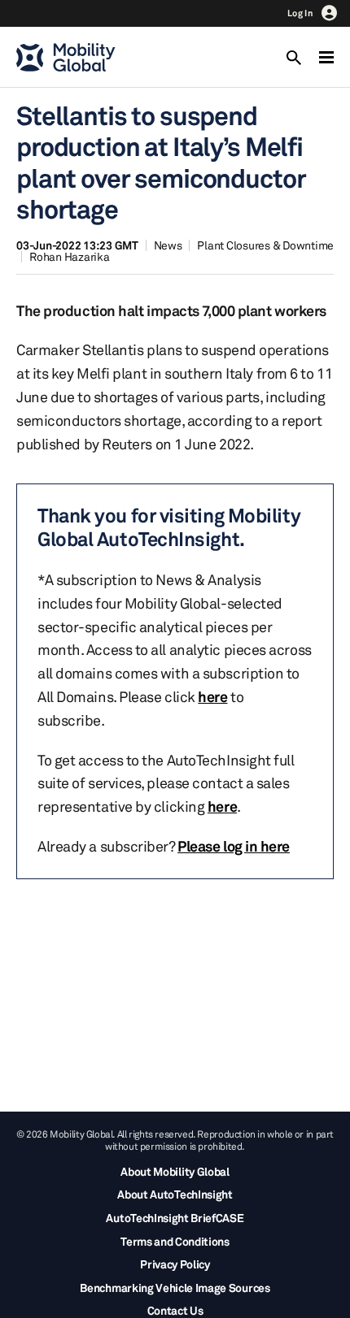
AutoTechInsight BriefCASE (174, 1218)
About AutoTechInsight (174, 1194)
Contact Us (175, 1310)
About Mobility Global (174, 1171)
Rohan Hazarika (69, 256)
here (212, 696)
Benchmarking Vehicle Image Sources (174, 1287)
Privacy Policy (175, 1264)
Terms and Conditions (175, 1241)
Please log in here (233, 846)
